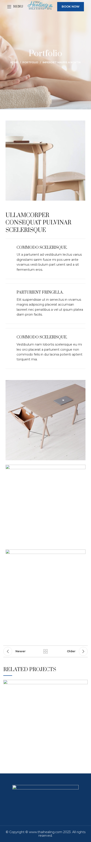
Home (14, 62)
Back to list (45, 651)
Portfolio (30, 62)
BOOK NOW (71, 6)
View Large (84, 683)
